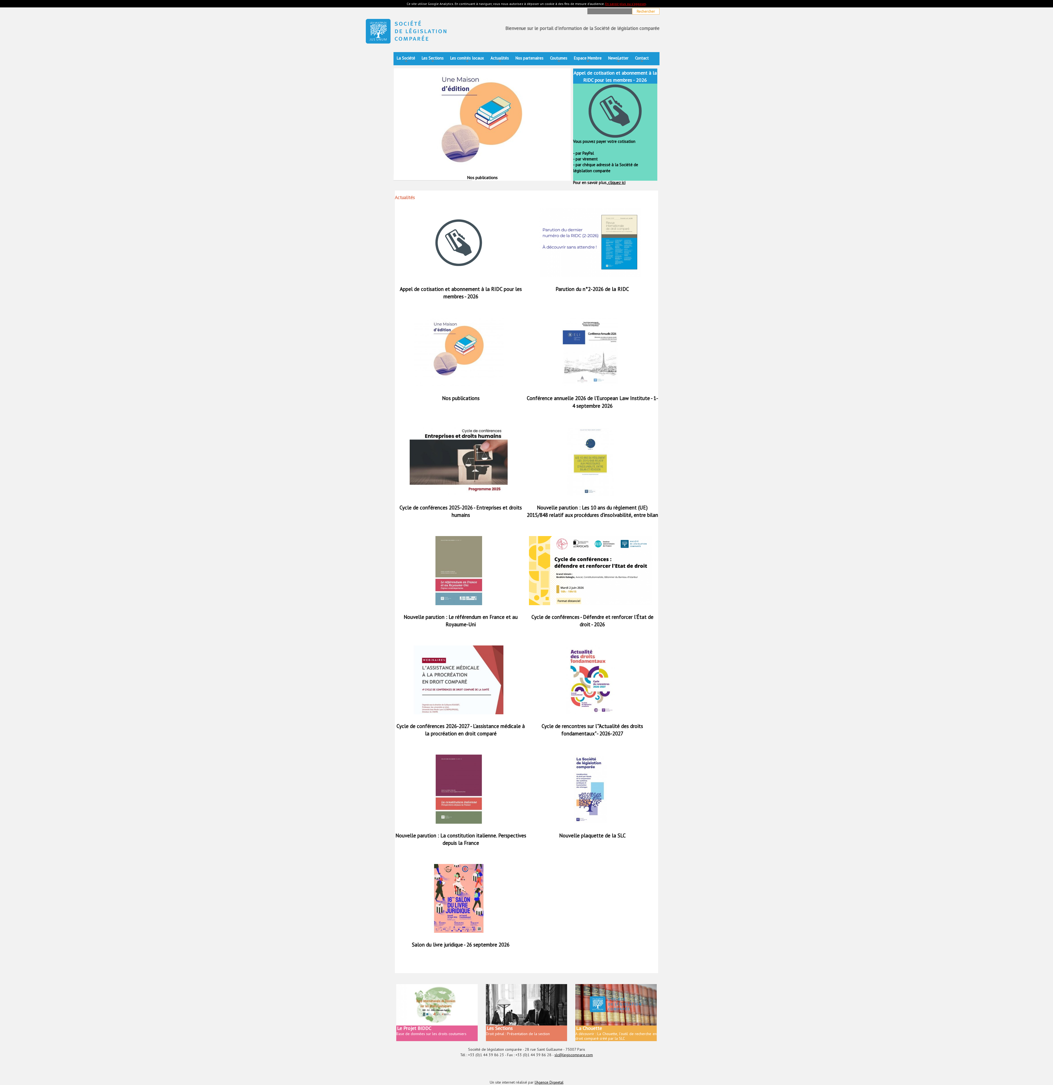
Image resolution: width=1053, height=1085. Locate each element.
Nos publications (461, 398)
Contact (642, 59)
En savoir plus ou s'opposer (625, 4)
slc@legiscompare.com (573, 1054)
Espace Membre (588, 59)
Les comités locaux (467, 59)
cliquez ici (616, 182)
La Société (406, 59)
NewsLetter (618, 59)
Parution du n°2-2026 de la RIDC (592, 289)
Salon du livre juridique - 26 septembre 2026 (460, 944)
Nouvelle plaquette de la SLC (592, 835)
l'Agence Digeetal (549, 1082)
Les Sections (433, 59)
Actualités (500, 59)
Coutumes (558, 59)
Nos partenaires (530, 58)
